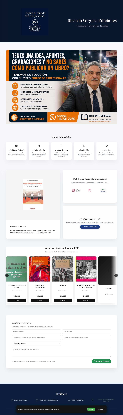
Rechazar (100, 409)
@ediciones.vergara (20, 400)
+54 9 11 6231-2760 (77, 400)
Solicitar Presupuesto (90, 227)
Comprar (16, 300)
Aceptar (91, 409)
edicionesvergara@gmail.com (49, 400)
